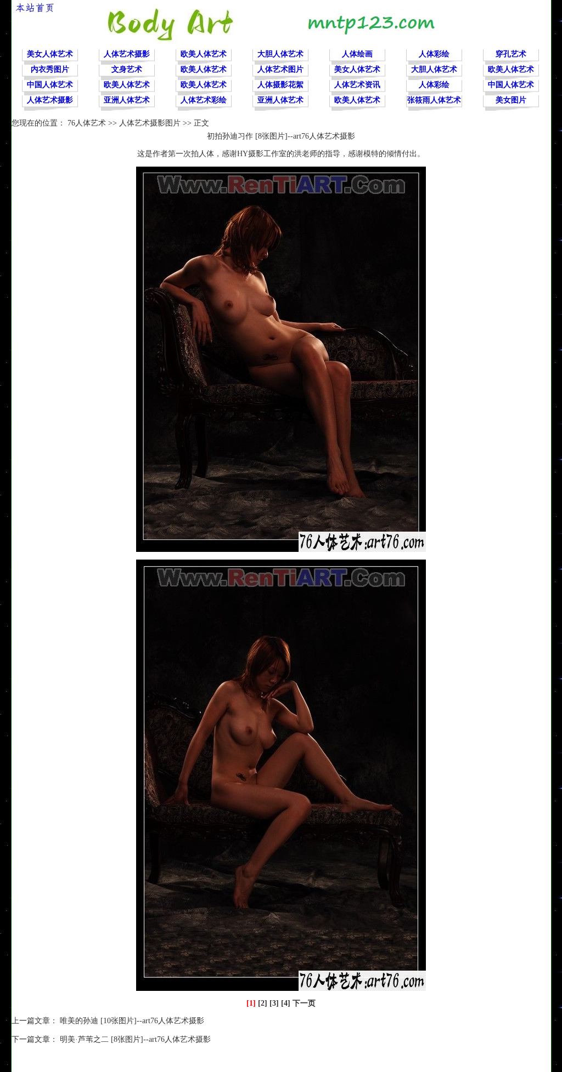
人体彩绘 (434, 54)
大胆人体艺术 (280, 54)
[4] (285, 1003)
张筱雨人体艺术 (434, 100)
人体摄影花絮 (280, 85)
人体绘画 (357, 54)
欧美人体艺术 (204, 54)
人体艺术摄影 (127, 54)
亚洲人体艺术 (127, 100)
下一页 (304, 1003)
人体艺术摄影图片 (150, 123)
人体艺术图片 (280, 69)
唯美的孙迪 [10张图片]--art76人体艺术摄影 (132, 1021)
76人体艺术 (87, 123)
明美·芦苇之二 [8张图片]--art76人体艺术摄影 (135, 1039)
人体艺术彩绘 (204, 100)
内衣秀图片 (50, 69)
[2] (262, 1003)
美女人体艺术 (50, 54)
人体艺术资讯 (357, 85)
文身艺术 (126, 69)
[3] (274, 1003)
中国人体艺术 (50, 85)
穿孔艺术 (511, 54)
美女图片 (511, 100)
